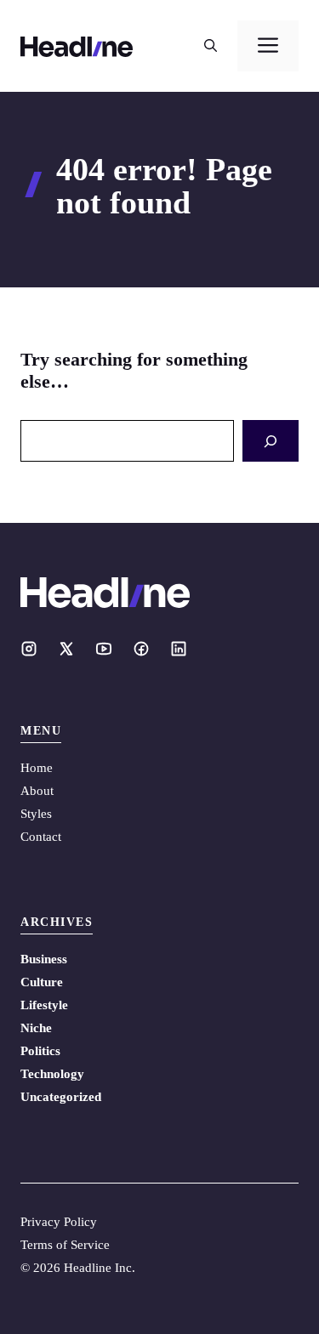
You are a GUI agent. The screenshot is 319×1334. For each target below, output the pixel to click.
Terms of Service (65, 1245)
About (37, 791)
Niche (36, 1028)
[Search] (270, 441)
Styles (36, 813)
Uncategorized (60, 1097)
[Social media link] (28, 648)
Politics (40, 1051)
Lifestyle (44, 1005)
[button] (210, 45)
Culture (41, 982)
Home (36, 768)
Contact (40, 836)
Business (43, 959)
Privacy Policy (58, 1222)
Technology (52, 1074)
